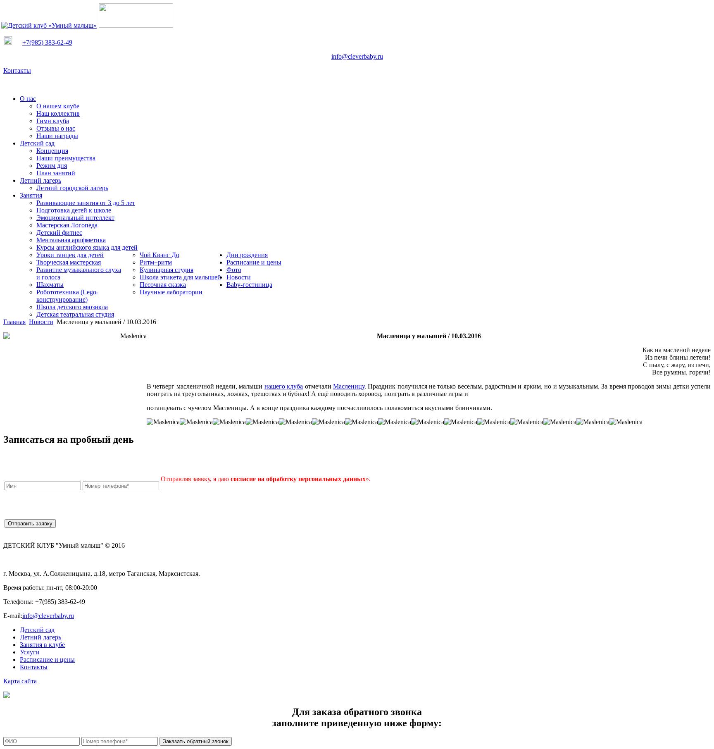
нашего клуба (283, 386)
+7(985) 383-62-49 (47, 42)
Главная (14, 321)
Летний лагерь (40, 637)
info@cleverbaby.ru (357, 56)
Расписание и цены (47, 659)
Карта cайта (20, 681)
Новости (41, 321)
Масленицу (348, 386)
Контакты (17, 70)
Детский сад (37, 629)
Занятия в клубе (42, 644)
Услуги (30, 652)
